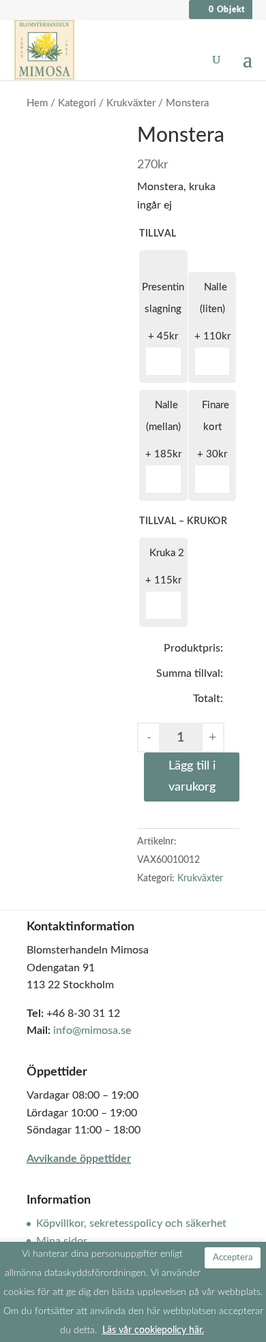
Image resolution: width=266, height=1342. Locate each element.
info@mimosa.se (92, 1030)
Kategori (77, 103)
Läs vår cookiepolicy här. (153, 1330)
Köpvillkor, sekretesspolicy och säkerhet (131, 1223)
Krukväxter (131, 103)
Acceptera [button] (232, 1257)
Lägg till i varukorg (192, 776)
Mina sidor (61, 1241)
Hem (37, 103)
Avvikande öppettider (79, 1158)
